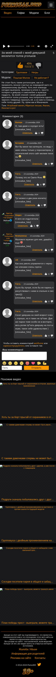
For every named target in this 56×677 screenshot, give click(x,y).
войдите (38, 343)
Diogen (18, 215)
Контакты (40, 658)
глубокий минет (16, 105)
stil (16, 260)
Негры (35, 72)
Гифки (21, 12)
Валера (18, 122)
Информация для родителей (28, 653)
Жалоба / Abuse (28, 649)
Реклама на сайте (21, 658)
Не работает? (41, 77)
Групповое (21, 72)
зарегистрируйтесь (14, 345)
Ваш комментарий (12, 349)
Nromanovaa (21, 236)
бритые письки (34, 105)
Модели (34, 12)
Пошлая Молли (21, 77)
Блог (47, 12)
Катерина (19, 143)
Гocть (18, 174)
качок (46, 105)
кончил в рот (9, 108)
